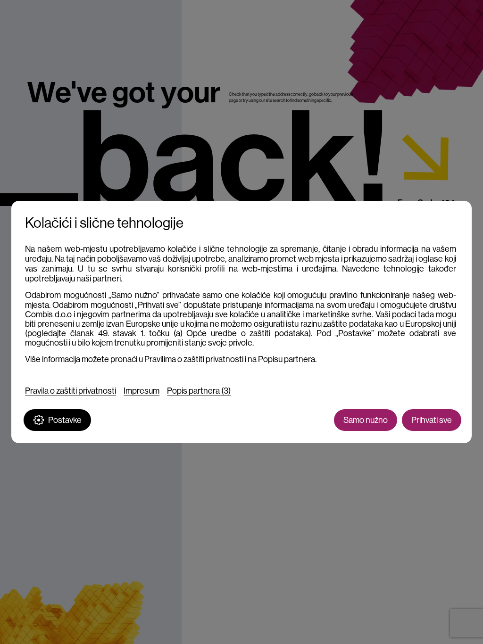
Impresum (141, 391)
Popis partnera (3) (199, 391)
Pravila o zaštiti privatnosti (70, 391)
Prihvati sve (431, 420)
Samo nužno (365, 420)
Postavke (65, 420)
